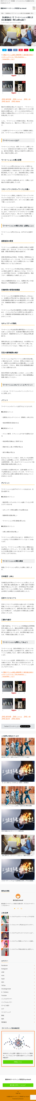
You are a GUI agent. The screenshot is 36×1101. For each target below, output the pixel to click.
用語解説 (7, 22)
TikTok (3, 985)
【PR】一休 (26, 99)
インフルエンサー (6, 1002)
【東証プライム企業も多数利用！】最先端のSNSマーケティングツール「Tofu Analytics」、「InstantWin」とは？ (17, 57)
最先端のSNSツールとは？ (18, 1085)
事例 (4, 22)
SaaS (3, 979)
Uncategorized (6, 989)
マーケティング (6, 1012)
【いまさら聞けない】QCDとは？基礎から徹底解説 (15, 782)
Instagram (4, 969)
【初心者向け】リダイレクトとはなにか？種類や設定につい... (17, 855)
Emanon (21, 1098)
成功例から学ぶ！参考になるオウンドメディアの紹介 (15, 757)
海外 (2, 1019)
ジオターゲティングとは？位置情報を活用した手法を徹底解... (17, 880)
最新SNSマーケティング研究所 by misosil (13, 8)
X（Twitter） (5, 992)
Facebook (4, 965)
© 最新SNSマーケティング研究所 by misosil (18, 1096)
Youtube (4, 995)
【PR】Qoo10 (5, 101)
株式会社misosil (18, 900)
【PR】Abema (15, 101)
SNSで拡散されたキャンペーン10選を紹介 (12, 831)
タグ (2, 1009)
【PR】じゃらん (17, 99)
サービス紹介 (5, 1005)
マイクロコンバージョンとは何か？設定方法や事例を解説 (16, 805)
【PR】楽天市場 (6, 99)
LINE (2, 972)
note (2, 975)
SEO (2, 982)
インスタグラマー (6, 999)
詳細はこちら (18, 1062)
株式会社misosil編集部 (16, 22)
